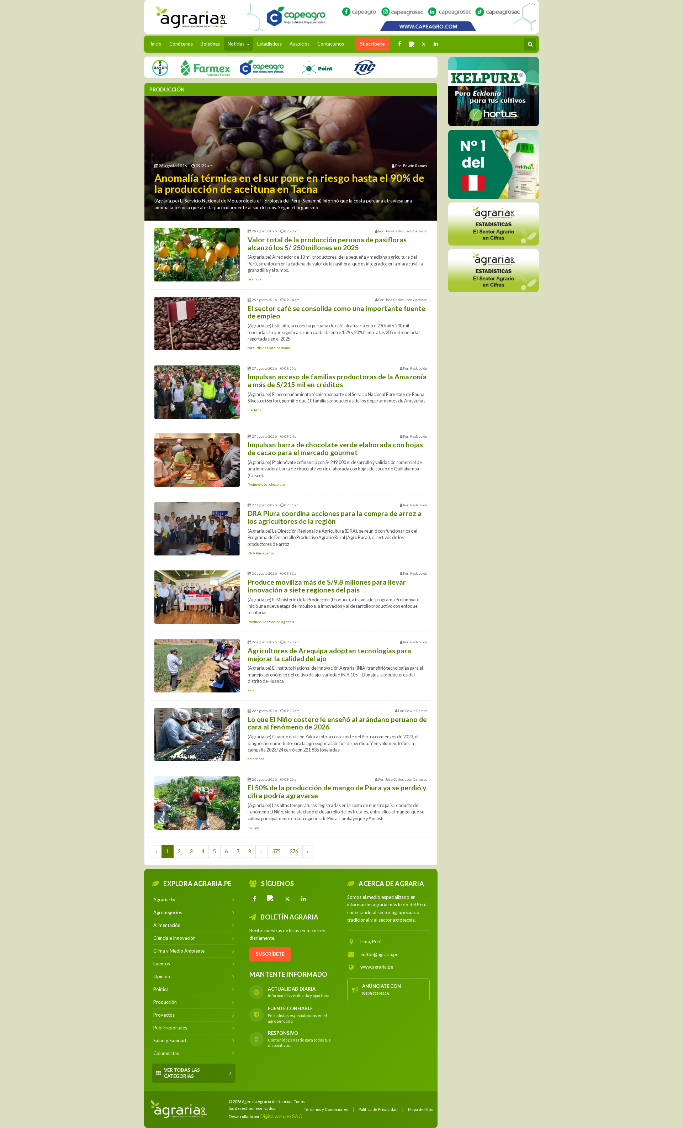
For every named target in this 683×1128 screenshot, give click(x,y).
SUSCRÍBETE (270, 954)
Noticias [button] (236, 44)
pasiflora (254, 279)
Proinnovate (258, 484)
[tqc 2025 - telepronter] (364, 67)
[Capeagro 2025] (261, 67)
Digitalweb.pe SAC (281, 1116)
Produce (255, 622)
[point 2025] (317, 67)
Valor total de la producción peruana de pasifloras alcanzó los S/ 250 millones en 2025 (327, 244)
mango (253, 827)
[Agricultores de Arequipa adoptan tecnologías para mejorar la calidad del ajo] (197, 665)
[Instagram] (271, 899)
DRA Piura (256, 553)
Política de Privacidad (378, 1109)
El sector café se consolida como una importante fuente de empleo (336, 312)
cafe (251, 348)
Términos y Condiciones (326, 1109)
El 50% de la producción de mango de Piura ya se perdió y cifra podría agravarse (337, 792)
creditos (254, 410)
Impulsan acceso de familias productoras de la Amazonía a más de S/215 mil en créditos (337, 381)
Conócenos (181, 44)
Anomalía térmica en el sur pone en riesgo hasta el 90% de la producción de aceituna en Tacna (289, 183)
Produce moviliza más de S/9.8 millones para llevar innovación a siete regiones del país (327, 586)
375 (276, 851)
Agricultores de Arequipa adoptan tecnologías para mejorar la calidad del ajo (329, 655)
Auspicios (299, 44)
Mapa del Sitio (420, 1109)
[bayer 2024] (160, 67)
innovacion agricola (278, 622)
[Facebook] (254, 899)
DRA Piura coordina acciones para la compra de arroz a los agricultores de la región (335, 517)
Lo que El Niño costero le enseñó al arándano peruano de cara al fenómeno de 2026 (337, 723)
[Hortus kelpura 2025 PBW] (493, 91)
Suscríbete (372, 44)
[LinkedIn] (303, 899)
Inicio (157, 44)
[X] (287, 899)
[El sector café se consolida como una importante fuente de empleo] (197, 323)
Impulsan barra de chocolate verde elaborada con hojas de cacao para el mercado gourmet (335, 449)
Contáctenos (330, 44)
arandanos (256, 759)
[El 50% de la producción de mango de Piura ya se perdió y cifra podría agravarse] (197, 803)
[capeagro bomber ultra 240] (391, 17)
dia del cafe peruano (273, 348)
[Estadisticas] (493, 224)
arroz (270, 553)
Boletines (210, 44)
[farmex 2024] (205, 67)
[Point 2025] (493, 164)
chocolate (277, 484)
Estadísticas (269, 44)
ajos (251, 690)
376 (294, 851)
